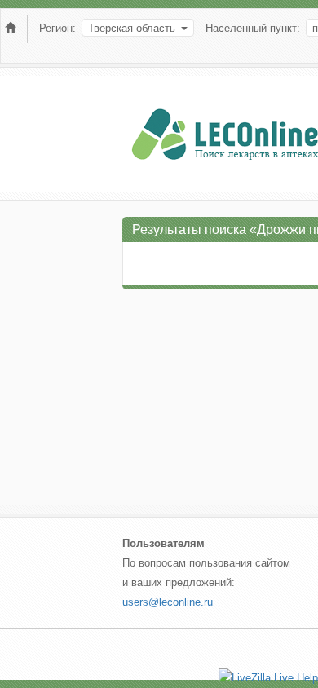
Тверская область (131, 28)
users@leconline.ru (167, 602)
